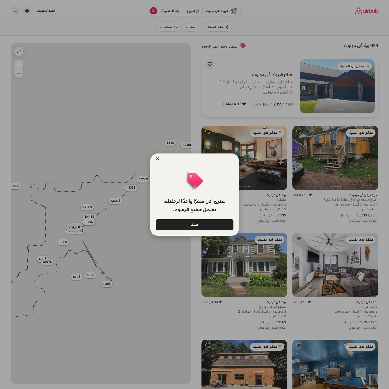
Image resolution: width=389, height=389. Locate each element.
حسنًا (194, 224)
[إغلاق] (157, 158)
